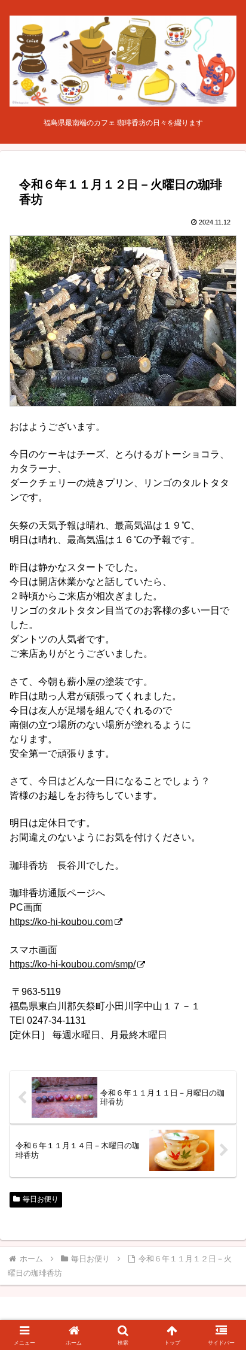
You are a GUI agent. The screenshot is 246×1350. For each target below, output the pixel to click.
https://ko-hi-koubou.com (61, 922)
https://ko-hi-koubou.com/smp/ (73, 964)
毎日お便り (41, 1199)
